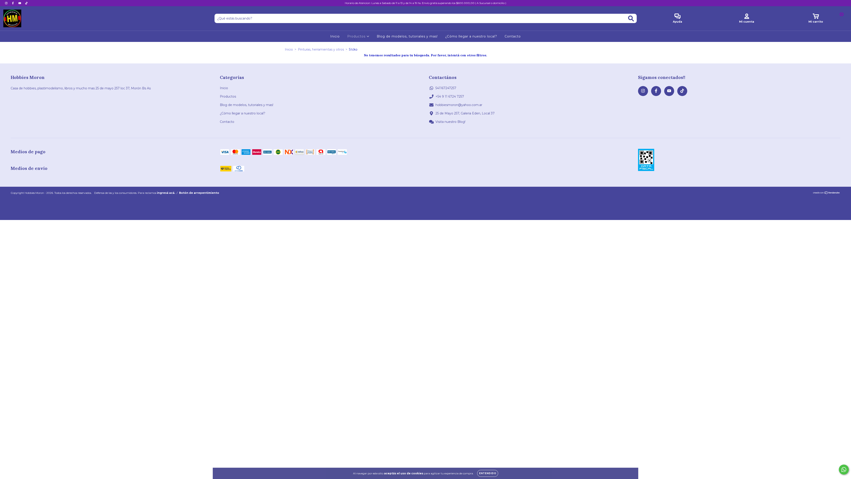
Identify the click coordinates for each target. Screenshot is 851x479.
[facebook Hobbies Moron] (13, 3)
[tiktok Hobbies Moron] (26, 3)
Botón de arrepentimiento (199, 192)
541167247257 (445, 88)
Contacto (513, 36)
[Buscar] (631, 18)
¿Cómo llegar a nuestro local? (471, 36)
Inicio (335, 36)
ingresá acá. (166, 192)
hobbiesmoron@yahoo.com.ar (458, 105)
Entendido (487, 473)
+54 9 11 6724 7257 (449, 96)
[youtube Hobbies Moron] (20, 3)
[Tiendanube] (826, 193)
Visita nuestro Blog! (450, 122)
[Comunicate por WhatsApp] (844, 470)
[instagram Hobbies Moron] (6, 3)
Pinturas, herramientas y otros (321, 49)
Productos (357, 36)
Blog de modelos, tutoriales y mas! (407, 36)
